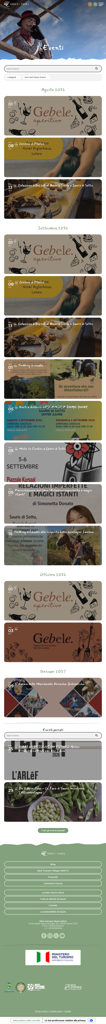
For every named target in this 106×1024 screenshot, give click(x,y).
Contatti (53, 905)
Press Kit (53, 877)
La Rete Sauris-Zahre (53, 892)
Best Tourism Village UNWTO (53, 870)
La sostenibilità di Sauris (53, 911)
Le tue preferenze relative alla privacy (65, 1020)
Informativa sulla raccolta (26, 1020)
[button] (101, 4)
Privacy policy (41, 1011)
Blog (53, 864)
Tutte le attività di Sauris (53, 899)
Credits (67, 1011)
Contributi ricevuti (53, 883)
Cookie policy (56, 1011)
